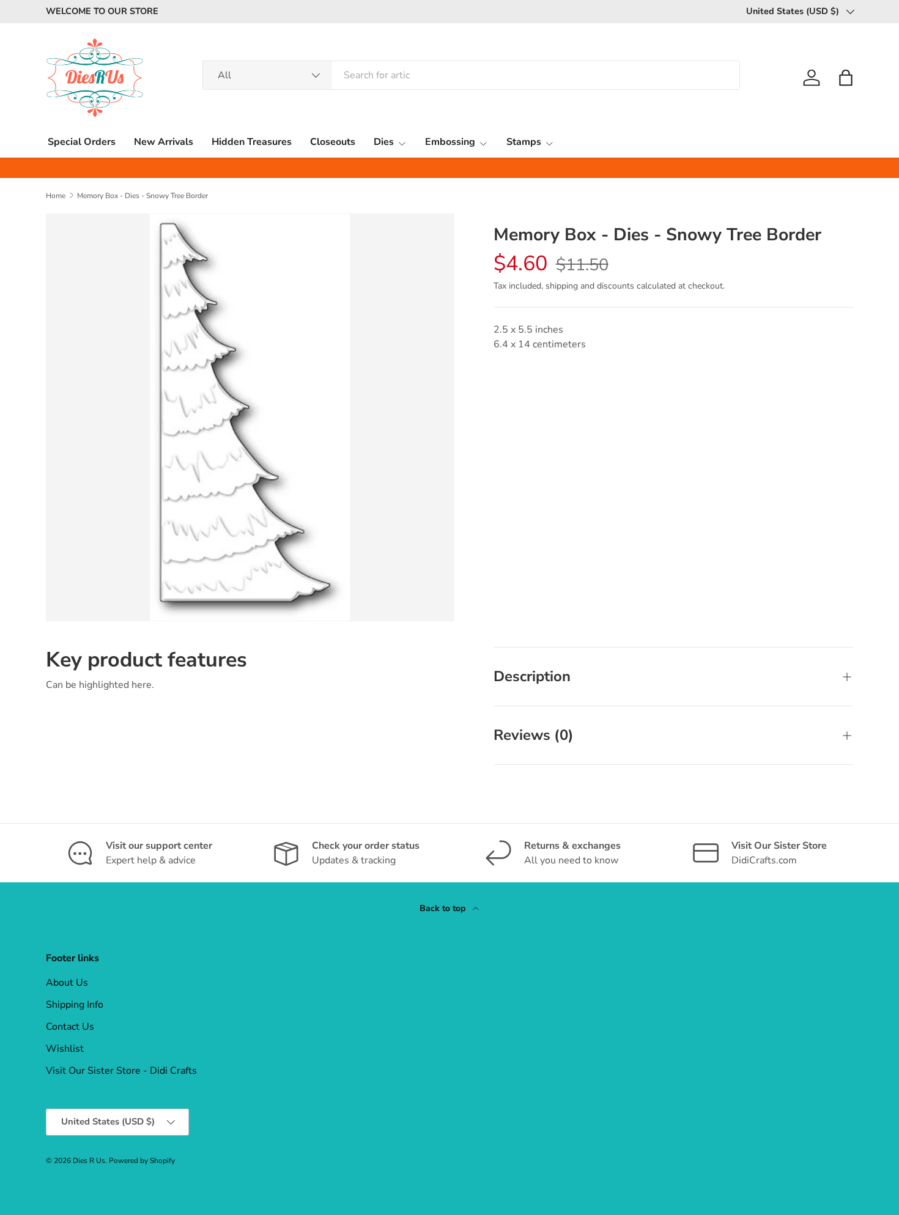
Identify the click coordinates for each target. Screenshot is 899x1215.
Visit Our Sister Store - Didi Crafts (121, 1070)
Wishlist (65, 1048)
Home (55, 195)
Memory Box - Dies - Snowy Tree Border (142, 195)
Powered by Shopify (142, 1160)
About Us (67, 982)
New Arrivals (163, 142)
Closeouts (332, 142)
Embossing (450, 142)
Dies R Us (89, 1160)
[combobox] (471, 75)
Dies (384, 142)
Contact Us (70, 1026)
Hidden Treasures (252, 142)
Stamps (523, 142)
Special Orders (82, 142)
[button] (845, 77)
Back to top (444, 908)
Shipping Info (74, 1004)
